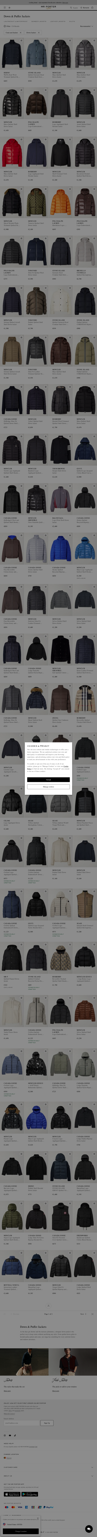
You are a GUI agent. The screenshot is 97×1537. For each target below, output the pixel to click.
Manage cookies (48, 787)
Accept (48, 779)
